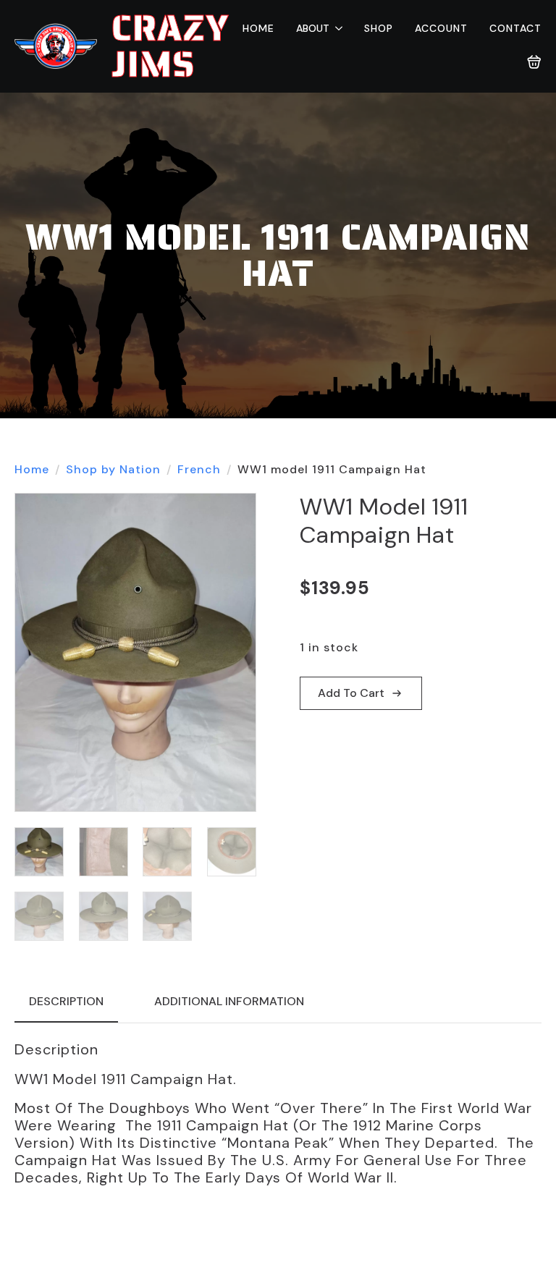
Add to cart (351, 693)
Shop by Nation (113, 469)
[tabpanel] (278, 1113)
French (199, 469)
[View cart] (534, 62)
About (312, 28)
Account (441, 28)
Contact (515, 28)
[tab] (66, 1002)
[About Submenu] (335, 28)
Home (258, 28)
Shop (378, 28)
